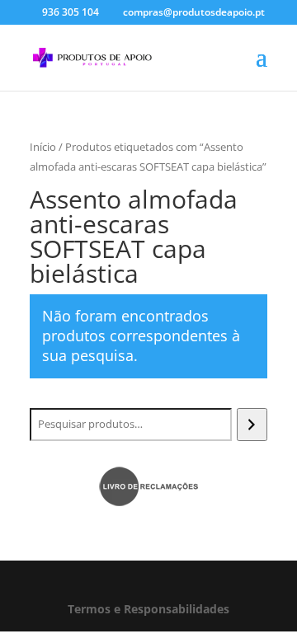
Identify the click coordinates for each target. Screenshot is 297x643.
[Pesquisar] (252, 424)
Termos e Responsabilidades (148, 609)
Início (43, 146)
